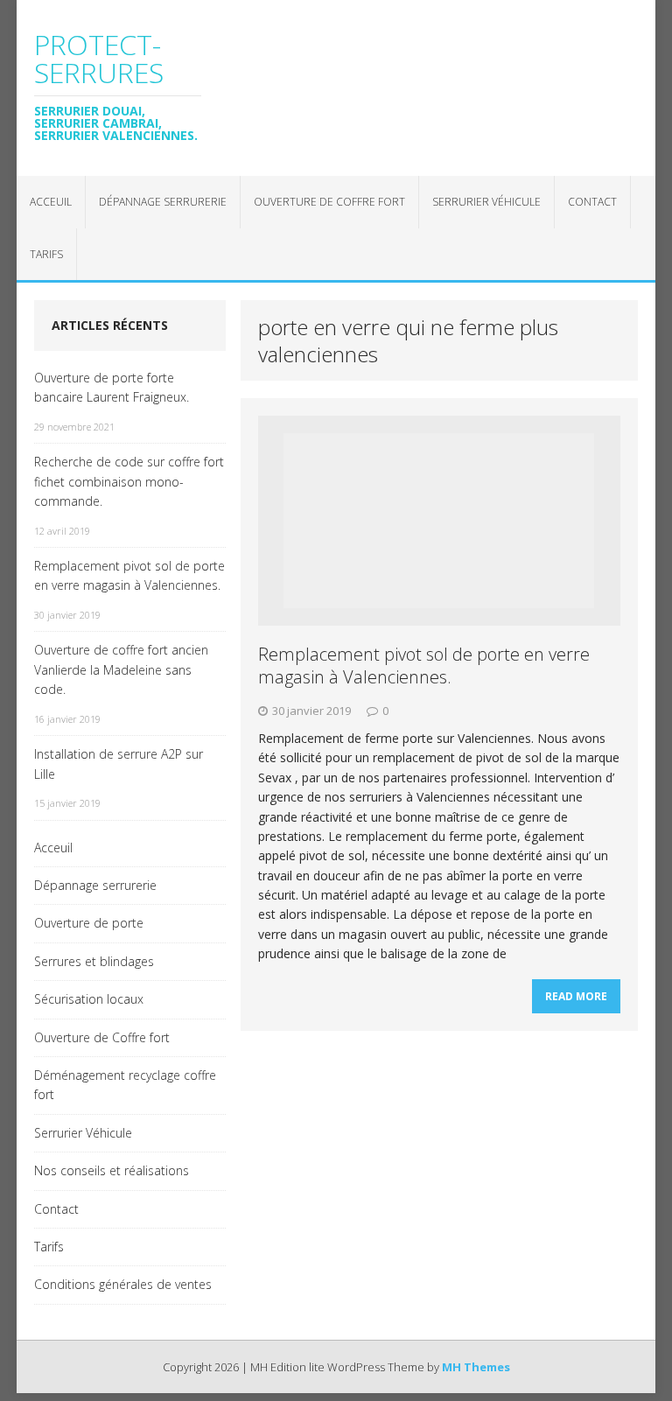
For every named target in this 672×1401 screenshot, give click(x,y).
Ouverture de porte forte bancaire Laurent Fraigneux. (111, 387)
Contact (592, 201)
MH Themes (476, 1367)
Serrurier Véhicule (486, 201)
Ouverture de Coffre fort (329, 201)
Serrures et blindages (94, 961)
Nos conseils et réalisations (111, 1170)
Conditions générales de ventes (123, 1284)
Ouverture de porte (89, 922)
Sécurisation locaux (89, 999)
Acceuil (51, 201)
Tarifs (46, 254)
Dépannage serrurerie (163, 201)
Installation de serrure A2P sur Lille (118, 763)
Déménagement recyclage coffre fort (125, 1085)
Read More (576, 996)
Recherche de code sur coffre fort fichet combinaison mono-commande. (129, 481)
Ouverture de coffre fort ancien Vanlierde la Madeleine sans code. (121, 669)
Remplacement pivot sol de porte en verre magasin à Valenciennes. (424, 665)
